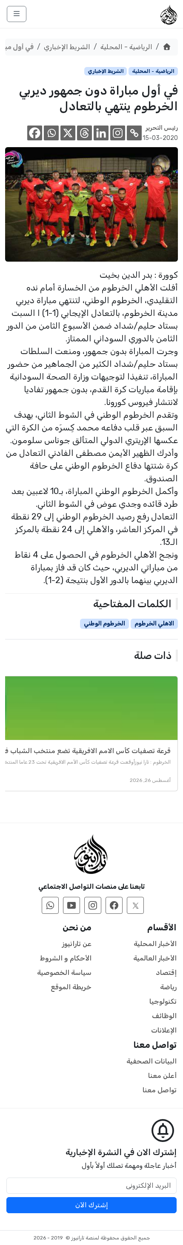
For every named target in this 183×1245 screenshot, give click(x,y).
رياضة (168, 987)
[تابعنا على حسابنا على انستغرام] (92, 905)
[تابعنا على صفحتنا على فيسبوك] (114, 905)
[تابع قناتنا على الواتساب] (50, 905)
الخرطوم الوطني (104, 623)
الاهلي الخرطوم (154, 623)
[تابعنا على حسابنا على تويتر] (135, 905)
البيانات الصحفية (151, 1061)
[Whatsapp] (51, 133)
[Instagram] (117, 133)
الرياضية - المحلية (126, 47)
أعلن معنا (162, 1076)
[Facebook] (34, 133)
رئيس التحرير (162, 127)
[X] (67, 133)
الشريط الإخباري (67, 47)
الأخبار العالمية (155, 958)
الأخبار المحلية (155, 944)
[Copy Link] (134, 133)
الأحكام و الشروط (66, 958)
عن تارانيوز (77, 944)
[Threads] (84, 133)
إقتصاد (166, 973)
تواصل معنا (160, 1090)
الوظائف (164, 1016)
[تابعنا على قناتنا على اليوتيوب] (71, 905)
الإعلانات (164, 1030)
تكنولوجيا (163, 1001)
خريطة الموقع (71, 987)
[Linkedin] (101, 133)
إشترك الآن (91, 1205)
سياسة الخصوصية (64, 973)
